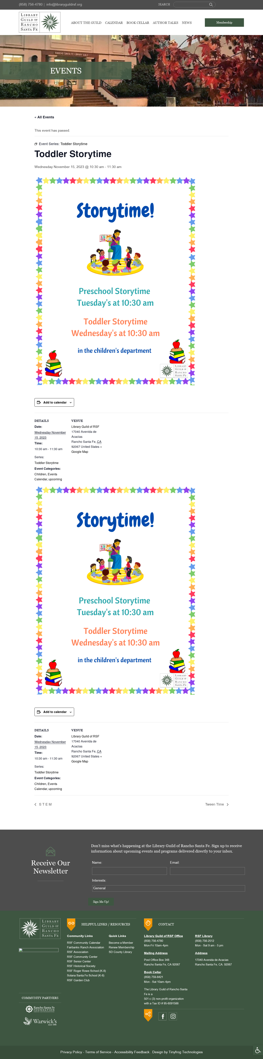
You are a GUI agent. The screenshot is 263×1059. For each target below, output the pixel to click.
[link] (258, 1050)
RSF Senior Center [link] (79, 961)
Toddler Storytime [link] (46, 463)
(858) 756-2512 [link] (204, 941)
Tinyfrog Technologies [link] (186, 1052)
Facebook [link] (162, 1016)
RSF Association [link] (77, 952)
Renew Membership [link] (121, 947)
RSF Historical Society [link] (81, 966)
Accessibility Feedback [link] (131, 1052)
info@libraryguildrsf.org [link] (64, 4)
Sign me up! (101, 901)
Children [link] (40, 474)
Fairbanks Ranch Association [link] (85, 947)
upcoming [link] (55, 479)
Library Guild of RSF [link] (85, 426)
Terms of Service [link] (98, 1052)
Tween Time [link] (215, 804)
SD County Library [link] (120, 952)
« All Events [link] (44, 117)
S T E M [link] (45, 804)
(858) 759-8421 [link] (153, 977)
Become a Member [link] (121, 943)
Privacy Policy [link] (71, 1052)
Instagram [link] (173, 1016)
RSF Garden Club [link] (78, 980)
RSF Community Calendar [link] (83, 943)
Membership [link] (224, 22)
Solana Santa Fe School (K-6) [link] (85, 975)
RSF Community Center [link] (82, 957)
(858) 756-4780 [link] (31, 4)
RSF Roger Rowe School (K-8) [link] (86, 971)
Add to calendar (55, 402)
